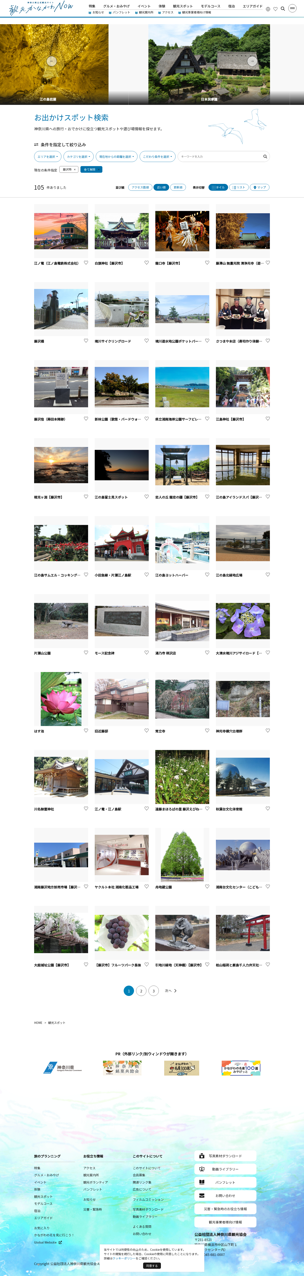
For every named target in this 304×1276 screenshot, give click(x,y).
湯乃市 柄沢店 (165, 653)
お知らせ (98, 12)
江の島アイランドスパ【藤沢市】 (240, 497)
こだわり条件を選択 (156, 157)
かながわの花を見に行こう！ (54, 1235)
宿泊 (231, 6)
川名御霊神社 (44, 808)
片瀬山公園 (42, 653)
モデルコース (210, 6)
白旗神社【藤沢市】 (109, 263)
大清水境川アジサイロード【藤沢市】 (244, 653)
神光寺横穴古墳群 (229, 730)
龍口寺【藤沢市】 (168, 263)
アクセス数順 (140, 187)
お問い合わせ (142, 1234)
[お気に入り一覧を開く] (275, 8)
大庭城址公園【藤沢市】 (52, 964)
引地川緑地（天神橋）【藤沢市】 (179, 964)
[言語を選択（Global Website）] (268, 8)
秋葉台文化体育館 (229, 808)
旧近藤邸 (101, 730)
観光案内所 (146, 12)
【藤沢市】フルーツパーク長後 (118, 964)
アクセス (168, 12)
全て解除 (90, 169)
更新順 (178, 187)
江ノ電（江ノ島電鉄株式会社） (57, 263)
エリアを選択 (46, 157)
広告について (142, 1189)
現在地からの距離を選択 (115, 157)
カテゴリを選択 (77, 157)
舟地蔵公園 (163, 886)
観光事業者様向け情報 (196, 12)
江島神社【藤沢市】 (231, 419)
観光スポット (183, 6)
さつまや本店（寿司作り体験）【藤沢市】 (246, 341)
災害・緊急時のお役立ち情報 (225, 1208)
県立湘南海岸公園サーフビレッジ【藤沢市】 (188, 419)
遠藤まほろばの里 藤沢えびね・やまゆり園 (187, 808)
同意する (152, 1266)
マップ (261, 187)
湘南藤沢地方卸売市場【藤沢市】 (59, 886)
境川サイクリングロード (113, 341)
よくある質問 (142, 1226)
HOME (38, 1023)
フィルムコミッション (148, 1199)
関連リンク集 (142, 1182)
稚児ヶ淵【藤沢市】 (49, 497)
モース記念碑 (104, 653)
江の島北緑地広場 (229, 575)
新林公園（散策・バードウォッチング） (124, 419)
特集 (92, 6)
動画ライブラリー (145, 1216)
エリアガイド (253, 6)
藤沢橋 (39, 341)
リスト (241, 187)
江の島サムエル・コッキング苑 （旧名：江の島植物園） (76, 575)
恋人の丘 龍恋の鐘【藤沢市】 (177, 497)
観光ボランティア (95, 1182)
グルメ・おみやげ (116, 6)
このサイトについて (147, 1168)
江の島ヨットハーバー (171, 575)
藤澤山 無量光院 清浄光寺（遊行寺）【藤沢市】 (250, 263)
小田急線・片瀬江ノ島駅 (113, 575)
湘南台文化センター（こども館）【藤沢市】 (248, 886)
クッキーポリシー (124, 1258)
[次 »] (171, 991)
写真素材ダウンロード (148, 1209)
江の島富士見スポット (111, 497)
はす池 (39, 730)
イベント (144, 6)
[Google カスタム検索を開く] (283, 9)
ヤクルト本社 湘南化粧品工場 (117, 886)
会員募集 (139, 1175)
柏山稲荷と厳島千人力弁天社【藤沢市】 (245, 964)
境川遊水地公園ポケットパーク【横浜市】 (186, 341)
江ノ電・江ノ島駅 (108, 808)
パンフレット (121, 12)
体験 (162, 6)
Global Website (45, 1242)
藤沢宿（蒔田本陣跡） (50, 419)
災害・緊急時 (92, 1209)
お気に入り (42, 1228)
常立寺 (160, 730)
